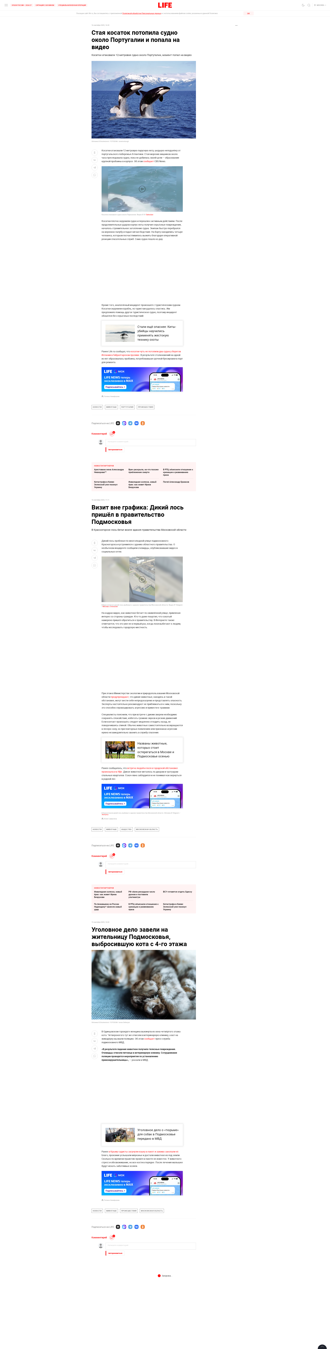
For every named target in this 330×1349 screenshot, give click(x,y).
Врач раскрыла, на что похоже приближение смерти (144, 471)
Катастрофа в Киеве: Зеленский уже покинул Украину (105, 484)
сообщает (148, 161)
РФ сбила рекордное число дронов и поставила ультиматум (142, 894)
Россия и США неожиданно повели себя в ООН (142, 1274)
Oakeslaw (149, 214)
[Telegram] (130, 423)
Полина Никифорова (111, 396)
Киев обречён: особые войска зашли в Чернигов (108, 1287)
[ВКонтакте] (136, 423)
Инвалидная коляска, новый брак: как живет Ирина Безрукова (142, 484)
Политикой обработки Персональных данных (141, 13)
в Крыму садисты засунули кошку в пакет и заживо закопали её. (144, 1151)
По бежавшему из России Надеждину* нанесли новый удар (108, 907)
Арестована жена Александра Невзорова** (109, 471)
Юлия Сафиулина (110, 819)
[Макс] (124, 423)
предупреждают (120, 696)
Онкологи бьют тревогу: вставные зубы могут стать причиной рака (142, 1288)
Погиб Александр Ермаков (176, 481)
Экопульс (105, 814)
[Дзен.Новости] (118, 423)
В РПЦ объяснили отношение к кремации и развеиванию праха (178, 472)
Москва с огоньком (110, 606)
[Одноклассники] (142, 423)
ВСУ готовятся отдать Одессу (177, 891)
